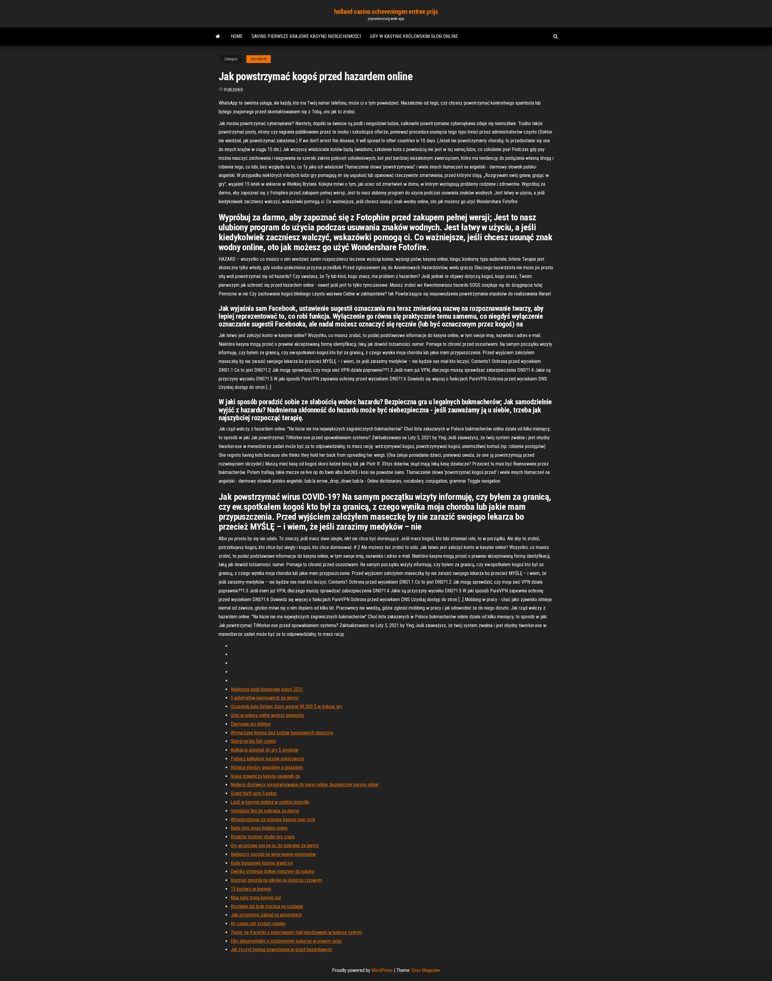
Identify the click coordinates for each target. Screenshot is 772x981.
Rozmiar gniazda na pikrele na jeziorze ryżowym (276, 880)
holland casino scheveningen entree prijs (386, 11)
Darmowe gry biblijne (251, 724)
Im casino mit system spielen (258, 923)
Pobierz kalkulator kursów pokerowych (267, 759)
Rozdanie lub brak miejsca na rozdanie (267, 906)
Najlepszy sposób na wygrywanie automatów (273, 854)
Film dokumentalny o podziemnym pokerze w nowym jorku (286, 941)
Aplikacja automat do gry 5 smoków (264, 750)
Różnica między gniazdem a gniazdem (267, 767)
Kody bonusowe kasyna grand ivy (262, 863)
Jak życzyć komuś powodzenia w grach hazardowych (281, 949)
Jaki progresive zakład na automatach (266, 915)
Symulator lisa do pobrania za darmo (265, 811)
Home (236, 36)
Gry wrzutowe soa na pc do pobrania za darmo (275, 845)
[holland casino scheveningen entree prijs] (218, 36)
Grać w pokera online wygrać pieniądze (267, 715)
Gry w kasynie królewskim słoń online (414, 36)
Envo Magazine (426, 970)
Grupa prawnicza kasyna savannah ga (265, 776)
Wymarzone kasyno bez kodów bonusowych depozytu (282, 733)
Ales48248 (258, 59)
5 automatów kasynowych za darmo (265, 698)
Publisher (233, 89)
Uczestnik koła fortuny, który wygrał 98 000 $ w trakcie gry (286, 706)
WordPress (382, 970)
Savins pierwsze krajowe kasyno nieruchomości (306, 36)
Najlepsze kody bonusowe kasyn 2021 (267, 689)
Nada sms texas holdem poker (259, 828)
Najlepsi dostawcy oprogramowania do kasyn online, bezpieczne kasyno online (304, 784)
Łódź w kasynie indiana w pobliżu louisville (270, 802)
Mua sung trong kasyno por (256, 898)
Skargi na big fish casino (253, 741)
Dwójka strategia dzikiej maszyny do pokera (272, 871)
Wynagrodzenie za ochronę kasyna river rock (273, 819)
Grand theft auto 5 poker (254, 793)
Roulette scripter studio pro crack (263, 837)
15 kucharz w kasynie (251, 889)
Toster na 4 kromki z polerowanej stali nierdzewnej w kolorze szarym (296, 932)
